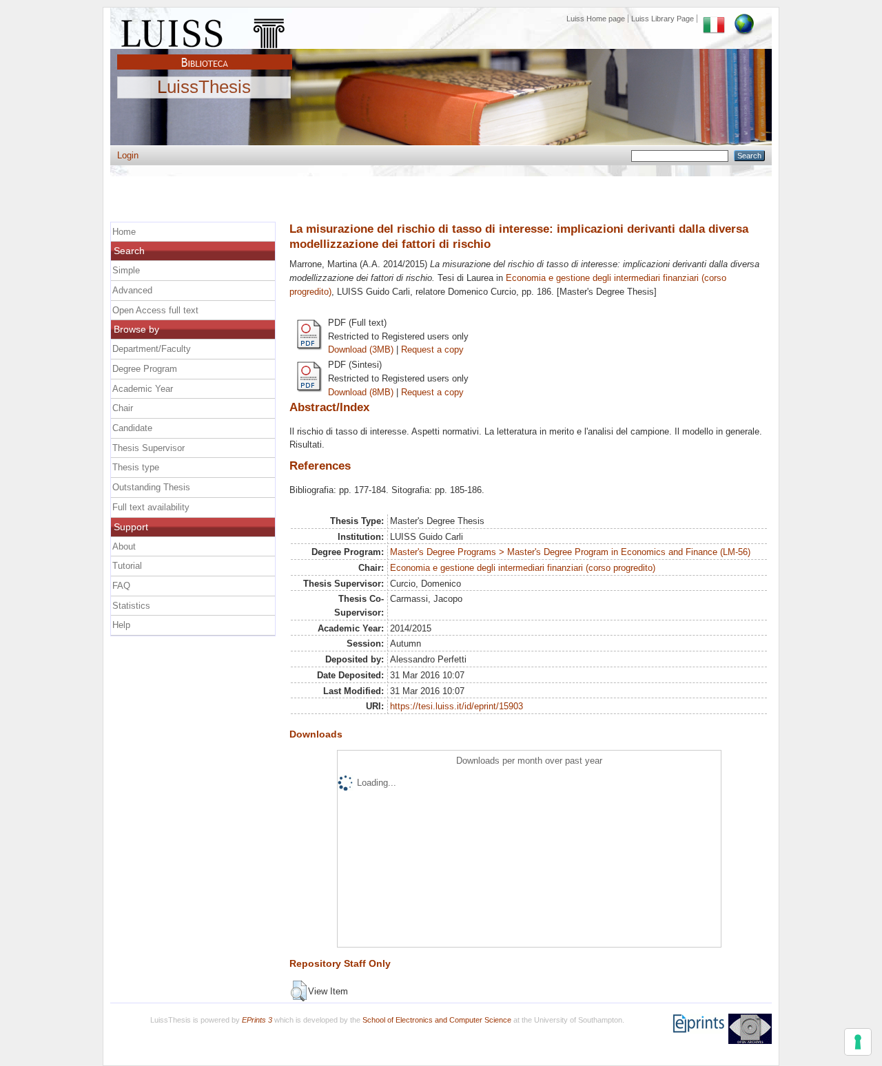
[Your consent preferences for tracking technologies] (858, 1042)
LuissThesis (204, 87)
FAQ (121, 586)
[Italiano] (714, 18)
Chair (122, 408)
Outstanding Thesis (151, 487)
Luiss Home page (595, 18)
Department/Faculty (151, 349)
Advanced (132, 290)
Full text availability (150, 507)
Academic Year (142, 389)
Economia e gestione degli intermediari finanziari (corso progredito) (522, 568)
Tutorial (127, 566)
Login (128, 155)
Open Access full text (155, 310)
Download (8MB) (360, 392)
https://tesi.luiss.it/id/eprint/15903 (456, 706)
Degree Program (144, 369)
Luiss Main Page (204, 30)
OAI (750, 1029)
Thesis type (135, 467)
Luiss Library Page (662, 18)
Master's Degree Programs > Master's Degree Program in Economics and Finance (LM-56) (570, 552)
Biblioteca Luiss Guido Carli (204, 54)
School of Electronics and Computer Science (436, 1020)
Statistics (131, 605)
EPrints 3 (257, 1020)
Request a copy (432, 349)
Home (124, 232)
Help (121, 625)
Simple (126, 270)
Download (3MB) (360, 349)
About (124, 546)
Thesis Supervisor (148, 448)
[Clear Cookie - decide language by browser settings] (744, 18)
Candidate (132, 428)
